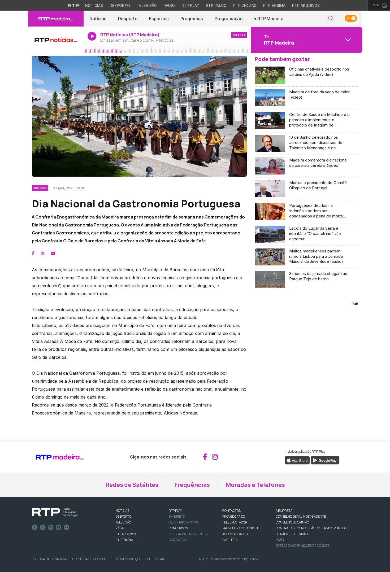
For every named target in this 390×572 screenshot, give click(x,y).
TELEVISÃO (123, 522)
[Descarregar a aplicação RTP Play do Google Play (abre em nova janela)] (325, 460)
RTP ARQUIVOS (126, 534)
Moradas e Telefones (255, 485)
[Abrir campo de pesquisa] (331, 19)
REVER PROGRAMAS (183, 522)
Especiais (159, 18)
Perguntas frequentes (188, 534)
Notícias (94, 5)
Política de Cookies (90, 559)
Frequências (192, 485)
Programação (228, 18)
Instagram (51, 527)
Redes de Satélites (131, 485)
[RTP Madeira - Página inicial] (56, 19)
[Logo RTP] (54, 512)
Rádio (169, 5)
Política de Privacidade (51, 559)
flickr (67, 527)
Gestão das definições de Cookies (303, 545)
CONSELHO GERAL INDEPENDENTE (301, 516)
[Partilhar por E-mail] (53, 253)
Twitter (43, 527)
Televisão (147, 5)
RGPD (280, 540)
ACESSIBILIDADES (235, 534)
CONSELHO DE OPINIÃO (292, 522)
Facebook (35, 527)
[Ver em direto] (56, 40)
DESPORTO (123, 516)
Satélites (229, 540)
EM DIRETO (177, 516)
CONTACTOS (231, 510)
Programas (191, 18)
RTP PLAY (175, 510)
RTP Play (190, 5)
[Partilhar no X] (43, 253)
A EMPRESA (284, 510)
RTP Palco (216, 5)
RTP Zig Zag (245, 5)
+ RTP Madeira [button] (269, 18)
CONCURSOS (178, 528)
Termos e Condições (126, 559)
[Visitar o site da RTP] (74, 5)
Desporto (120, 5)
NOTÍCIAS (122, 510)
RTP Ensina (274, 5)
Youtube (59, 527)
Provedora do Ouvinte (240, 528)
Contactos (178, 540)
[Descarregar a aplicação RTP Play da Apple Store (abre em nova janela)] (297, 460)
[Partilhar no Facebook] (33, 253)
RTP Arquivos (306, 5)
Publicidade (157, 559)
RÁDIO (119, 528)
